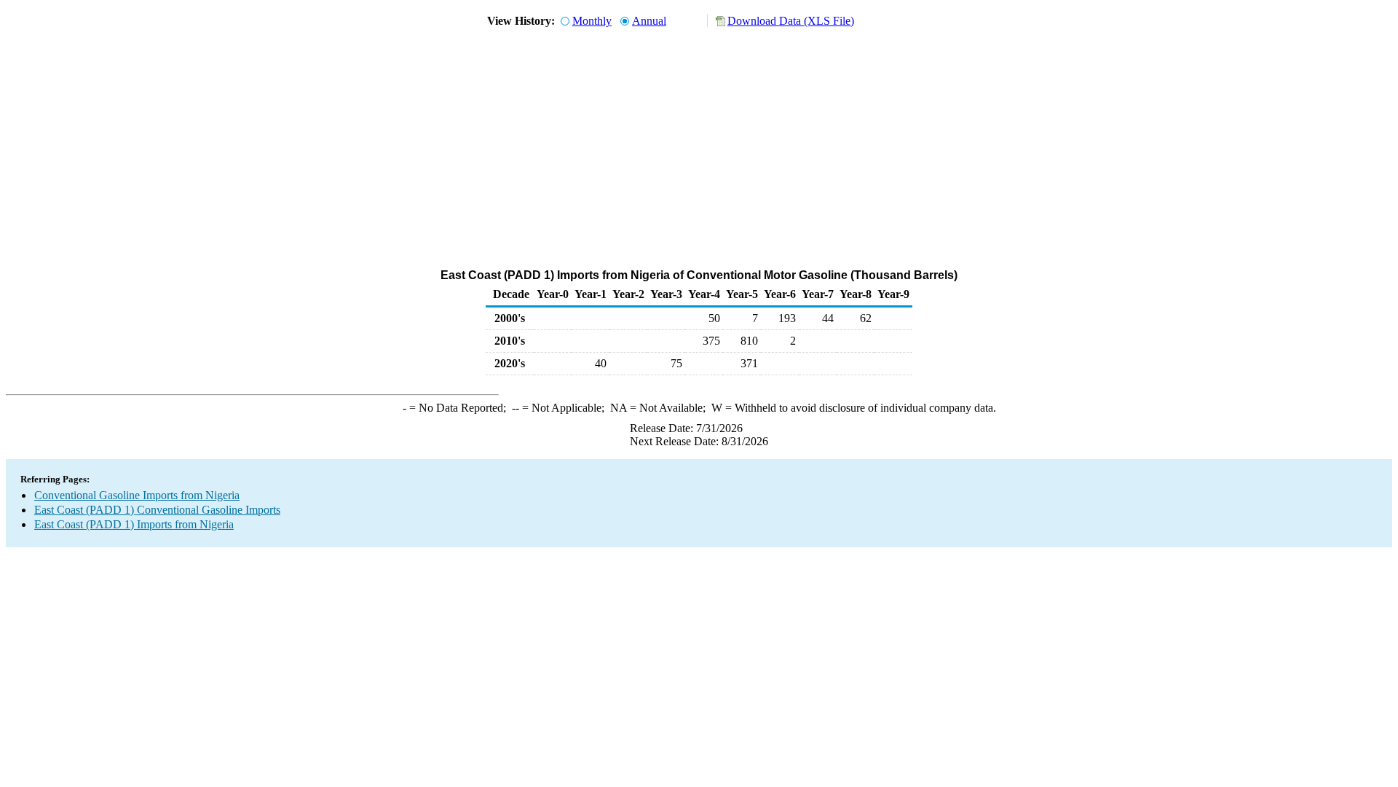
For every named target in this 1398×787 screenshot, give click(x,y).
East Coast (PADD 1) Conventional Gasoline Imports (157, 510)
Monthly (592, 21)
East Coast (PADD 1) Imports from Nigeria (134, 524)
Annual (649, 21)
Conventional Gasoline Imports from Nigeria (137, 495)
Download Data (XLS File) (790, 21)
